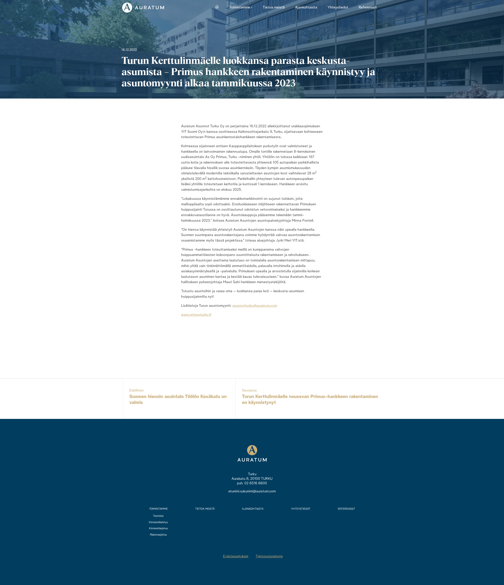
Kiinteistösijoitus (158, 528)
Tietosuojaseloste (269, 556)
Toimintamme (158, 509)
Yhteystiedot (300, 509)
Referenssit (346, 509)
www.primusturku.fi (196, 315)
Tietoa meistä (205, 509)
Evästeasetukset (235, 556)
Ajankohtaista (252, 509)
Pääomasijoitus (158, 534)
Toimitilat (158, 516)
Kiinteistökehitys (158, 522)
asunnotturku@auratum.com (254, 306)
